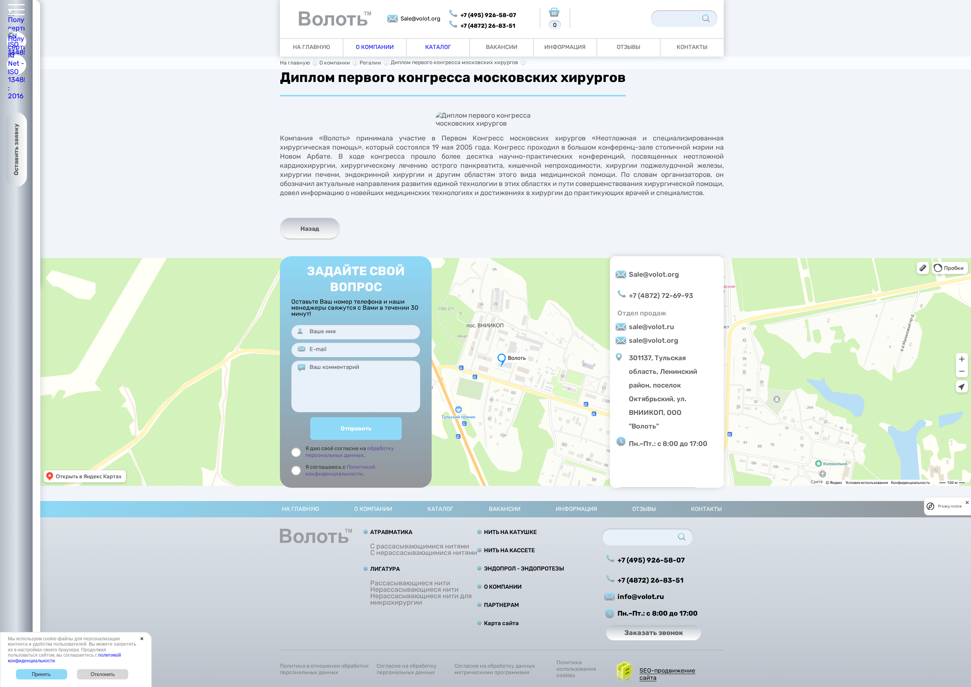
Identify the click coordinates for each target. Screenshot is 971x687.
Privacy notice (950, 506)
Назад (309, 228)
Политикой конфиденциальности (340, 470)
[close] (967, 502)
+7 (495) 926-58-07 (488, 15)
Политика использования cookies (576, 669)
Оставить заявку (16, 149)
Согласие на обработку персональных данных (407, 669)
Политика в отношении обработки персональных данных (324, 669)
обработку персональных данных (349, 452)
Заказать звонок (653, 633)
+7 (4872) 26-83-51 (487, 25)
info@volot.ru (640, 596)
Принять (41, 674)
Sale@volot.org (420, 18)
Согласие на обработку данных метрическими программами (494, 669)
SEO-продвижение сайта (667, 674)
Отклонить (103, 674)
